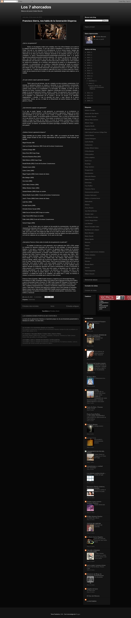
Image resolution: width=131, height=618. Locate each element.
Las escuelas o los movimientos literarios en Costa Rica (38, 327)
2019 (88, 62)
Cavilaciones (89, 145)
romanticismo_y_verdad (95, 466)
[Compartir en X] (49, 297)
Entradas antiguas (72, 306)
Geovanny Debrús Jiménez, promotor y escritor (96, 487)
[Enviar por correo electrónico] (45, 297)
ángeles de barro (92, 589)
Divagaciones (89, 170)
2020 (88, 60)
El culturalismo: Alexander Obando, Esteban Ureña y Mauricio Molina (42, 334)
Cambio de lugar (98, 475)
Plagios (87, 245)
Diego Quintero (89, 167)
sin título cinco (91, 590)
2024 (88, 55)
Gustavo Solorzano (90, 195)
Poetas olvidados (90, 255)
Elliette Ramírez (89, 179)
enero (91, 83)
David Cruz (88, 160)
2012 (88, 93)
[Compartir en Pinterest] (53, 297)
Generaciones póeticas (92, 192)
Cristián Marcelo (100, 36)
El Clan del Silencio (93, 596)
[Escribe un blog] (47, 297)
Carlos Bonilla (89, 142)
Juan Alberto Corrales (91, 217)
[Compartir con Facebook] (51, 297)
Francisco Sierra (90, 189)
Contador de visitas (91, 290)
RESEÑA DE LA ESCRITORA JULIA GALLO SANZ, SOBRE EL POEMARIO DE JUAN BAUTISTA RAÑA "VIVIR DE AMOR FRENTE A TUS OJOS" (97, 396)
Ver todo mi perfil (99, 39)
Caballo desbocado (99, 504)
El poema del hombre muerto (96, 363)
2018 (88, 65)
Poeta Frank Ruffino (93, 414)
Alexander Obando (90, 116)
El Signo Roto (91, 376)
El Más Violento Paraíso (94, 516)
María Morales (89, 233)
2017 (88, 68)
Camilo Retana (89, 135)
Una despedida (98, 577)
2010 (88, 98)
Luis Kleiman (89, 223)
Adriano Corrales (90, 110)
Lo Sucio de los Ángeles (95, 537)
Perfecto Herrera (92, 424)
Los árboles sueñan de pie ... (96, 473)
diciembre (92, 81)
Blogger (78, 614)
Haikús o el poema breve (92, 198)
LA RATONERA (91, 601)
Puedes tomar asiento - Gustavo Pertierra (94, 502)
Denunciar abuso (91, 280)
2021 (88, 57)
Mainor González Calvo (92, 226)
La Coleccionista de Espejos (96, 321)
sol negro (90, 350)
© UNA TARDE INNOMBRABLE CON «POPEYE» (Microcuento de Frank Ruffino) (96, 417)
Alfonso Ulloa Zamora (91, 119)
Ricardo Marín (89, 264)
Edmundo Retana (90, 176)
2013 (88, 78)
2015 (88, 73)
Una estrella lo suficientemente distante (98, 441)
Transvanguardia (90, 270)
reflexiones (88, 258)
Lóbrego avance (98, 426)
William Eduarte (89, 274)
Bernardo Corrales (90, 129)
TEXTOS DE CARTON (94, 523)
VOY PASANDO (91, 467)
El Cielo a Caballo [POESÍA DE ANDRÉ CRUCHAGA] (96, 335)
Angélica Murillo (89, 126)
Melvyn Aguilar (89, 239)
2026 (88, 52)
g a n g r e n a (91, 438)
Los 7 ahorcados (36, 7)
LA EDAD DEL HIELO (93, 518)
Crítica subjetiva (90, 157)
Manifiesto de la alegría (92, 230)
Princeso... (97, 323)
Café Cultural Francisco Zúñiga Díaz (96, 132)
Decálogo (88, 163)
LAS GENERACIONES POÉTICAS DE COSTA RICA (40, 316)
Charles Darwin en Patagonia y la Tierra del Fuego (100, 456)
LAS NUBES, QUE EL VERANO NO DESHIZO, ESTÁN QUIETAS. (41, 340)
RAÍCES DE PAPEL (93, 390)
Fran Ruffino (88, 186)
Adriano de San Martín (92, 113)
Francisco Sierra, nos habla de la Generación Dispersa (49, 21)
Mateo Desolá (89, 236)
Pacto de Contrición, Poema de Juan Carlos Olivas (100, 540)
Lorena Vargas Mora (91, 220)
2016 (88, 70)
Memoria (87, 242)
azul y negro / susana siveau (96, 565)
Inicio (52, 306)
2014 (88, 76)
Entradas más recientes (31, 306)
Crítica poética (89, 154)
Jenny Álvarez (89, 208)
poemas (87, 248)
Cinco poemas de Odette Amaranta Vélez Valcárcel (99, 353)
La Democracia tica (99, 378)
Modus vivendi (91, 408)
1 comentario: (38, 297)
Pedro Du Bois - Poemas (95, 407)
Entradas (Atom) (54, 311)
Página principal (90, 27)
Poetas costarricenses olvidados (94, 252)
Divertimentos (89, 173)
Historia (87, 204)
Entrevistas (32, 299)
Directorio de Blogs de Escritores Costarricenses (95, 574)
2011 (88, 95)
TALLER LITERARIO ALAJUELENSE (93, 551)
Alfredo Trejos (89, 123)
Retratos (87, 261)
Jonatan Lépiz (89, 214)
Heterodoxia (88, 201)
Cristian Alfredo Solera (91, 148)
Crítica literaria (89, 151)
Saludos (87, 267)
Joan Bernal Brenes (91, 211)
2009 (88, 100)
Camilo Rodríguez (90, 138)
